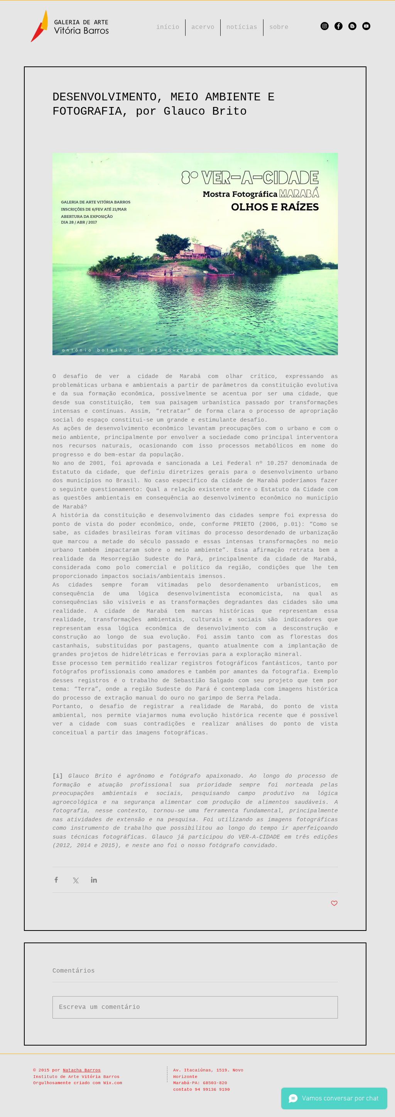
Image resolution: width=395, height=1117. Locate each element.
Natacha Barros (82, 1070)
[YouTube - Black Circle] (366, 26)
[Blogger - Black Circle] (352, 26)
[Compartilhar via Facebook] (56, 879)
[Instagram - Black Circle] (325, 26)
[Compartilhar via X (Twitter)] (75, 879)
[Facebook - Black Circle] (338, 26)
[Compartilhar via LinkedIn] (94, 879)
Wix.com (112, 1083)
